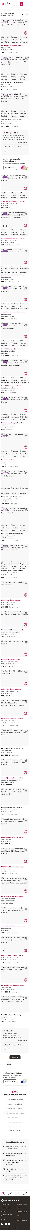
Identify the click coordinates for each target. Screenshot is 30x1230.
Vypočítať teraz (10, 168)
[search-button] (21, 4)
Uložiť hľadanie (10, 1081)
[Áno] (5, 151)
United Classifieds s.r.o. (14, 1228)
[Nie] (9, 151)
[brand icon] (2, 4)
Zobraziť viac (22, 142)
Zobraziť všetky (15, 1130)
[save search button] (27, 14)
